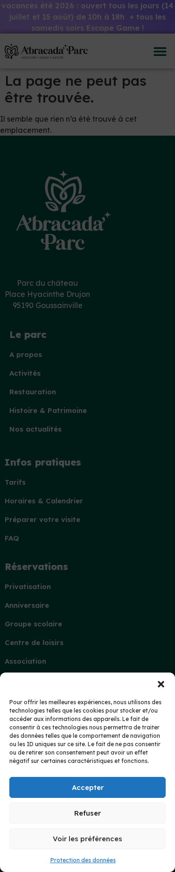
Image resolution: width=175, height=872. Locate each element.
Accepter (88, 787)
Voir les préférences (87, 838)
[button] (161, 684)
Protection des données (83, 860)
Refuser (87, 813)
